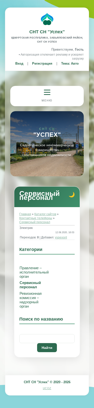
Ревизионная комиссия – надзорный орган (31, 299)
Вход (19, 63)
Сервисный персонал (34, 222)
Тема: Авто (70, 63)
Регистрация (42, 63)
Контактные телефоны (35, 218)
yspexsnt (61, 237)
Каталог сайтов (45, 214)
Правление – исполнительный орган (34, 272)
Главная (25, 214)
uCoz (47, 388)
